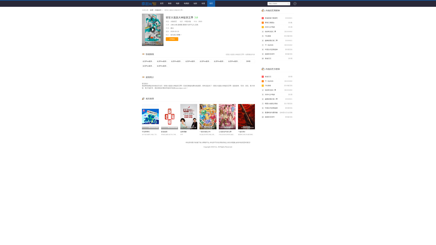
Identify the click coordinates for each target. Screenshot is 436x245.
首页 (162, 3)
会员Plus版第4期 (191, 61)
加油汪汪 (277, 58)
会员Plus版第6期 (220, 61)
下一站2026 (277, 45)
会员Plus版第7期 (234, 61)
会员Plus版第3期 (177, 61)
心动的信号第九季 (225, 132)
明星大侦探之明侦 (277, 103)
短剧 (195, 3)
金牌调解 (183, 132)
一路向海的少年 (205, 132)
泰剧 (169, 3)
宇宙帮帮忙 (146, 132)
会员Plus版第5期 (206, 61)
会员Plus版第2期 (163, 61)
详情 (178, 35)
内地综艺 (158, 10)
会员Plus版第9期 (149, 66)
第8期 (248, 61)
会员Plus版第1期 (149, 61)
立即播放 (172, 39)
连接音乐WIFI (277, 54)
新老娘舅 (164, 132)
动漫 (203, 3)
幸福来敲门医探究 (277, 18)
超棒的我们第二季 (277, 40)
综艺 (211, 3)
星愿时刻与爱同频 (277, 112)
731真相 (277, 36)
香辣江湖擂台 (277, 22)
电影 (177, 3)
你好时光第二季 (277, 31)
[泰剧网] (148, 3)
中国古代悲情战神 (277, 49)
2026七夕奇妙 (277, 27)
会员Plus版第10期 (163, 66)
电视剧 (186, 3)
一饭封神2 (241, 132)
